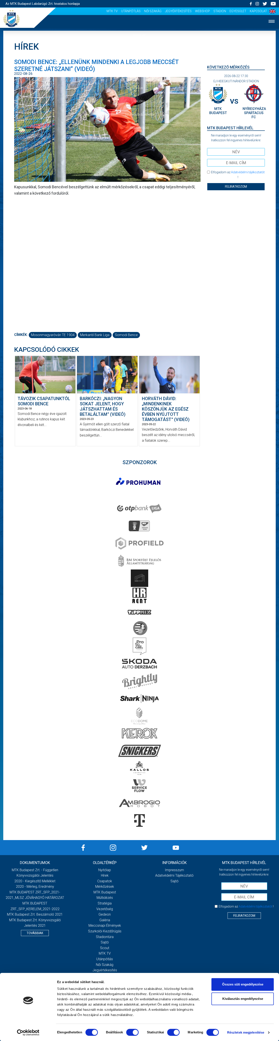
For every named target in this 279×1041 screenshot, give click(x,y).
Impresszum (174, 870)
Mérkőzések (139, 74)
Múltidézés (105, 898)
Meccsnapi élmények (104, 925)
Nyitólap (139, 35)
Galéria (139, 101)
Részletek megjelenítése (245, 1032)
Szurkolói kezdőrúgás (104, 931)
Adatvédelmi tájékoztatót (248, 172)
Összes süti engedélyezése (242, 984)
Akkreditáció (139, 128)
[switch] (132, 1032)
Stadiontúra (105, 937)
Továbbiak (35, 933)
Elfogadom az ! (238, 174)
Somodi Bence (126, 335)
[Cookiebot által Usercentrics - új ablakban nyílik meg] (28, 1032)
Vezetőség (104, 909)
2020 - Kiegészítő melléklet (34, 881)
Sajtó (105, 942)
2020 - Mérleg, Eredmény (35, 886)
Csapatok (139, 61)
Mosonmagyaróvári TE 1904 (53, 335)
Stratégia (105, 903)
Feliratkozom (236, 186)
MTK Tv (112, 11)
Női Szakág (153, 11)
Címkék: (21, 335)
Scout (104, 948)
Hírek (139, 48)
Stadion (219, 11)
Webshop (202, 11)
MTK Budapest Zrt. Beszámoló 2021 (35, 914)
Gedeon (105, 914)
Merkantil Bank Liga (94, 335)
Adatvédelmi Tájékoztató (174, 875)
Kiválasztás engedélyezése (242, 999)
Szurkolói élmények (139, 114)
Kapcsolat (258, 11)
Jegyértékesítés (178, 11)
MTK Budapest (105, 892)
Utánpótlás (131, 11)
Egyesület (238, 11)
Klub (139, 88)
